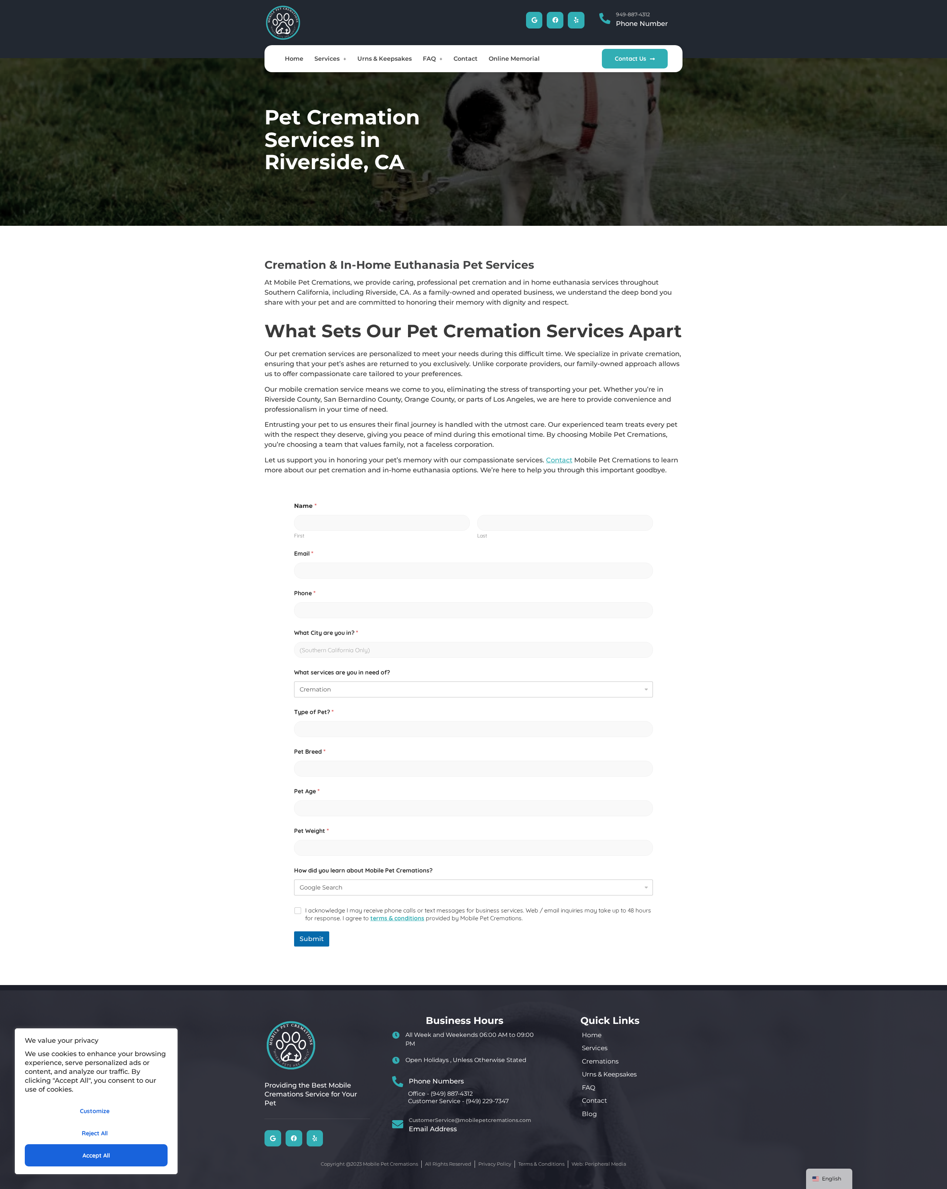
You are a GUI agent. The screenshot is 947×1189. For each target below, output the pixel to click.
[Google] (534, 20)
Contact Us (630, 58)
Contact (466, 58)
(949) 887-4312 (452, 1093)
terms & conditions (397, 918)
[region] (96, 1101)
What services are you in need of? (342, 672)
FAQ (429, 58)
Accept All (96, 1155)
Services (327, 58)
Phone (305, 593)
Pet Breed (310, 751)
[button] (330, 58)
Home (294, 58)
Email (303, 553)
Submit (312, 938)
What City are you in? (326, 632)
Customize (94, 1111)
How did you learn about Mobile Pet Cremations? (363, 870)
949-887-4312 (633, 14)
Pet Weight (311, 830)
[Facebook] (555, 20)
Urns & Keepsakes (384, 58)
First (299, 536)
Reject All (95, 1133)
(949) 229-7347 (487, 1101)
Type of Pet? (314, 712)
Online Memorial (514, 58)
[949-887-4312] (604, 18)
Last (482, 536)
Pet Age (307, 791)
